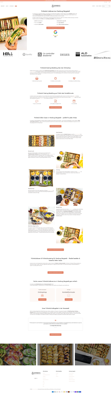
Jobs (43, 384)
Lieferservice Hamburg (72, 379)
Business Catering (71, 373)
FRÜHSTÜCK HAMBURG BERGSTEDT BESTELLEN (55, 272)
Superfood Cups (50, 190)
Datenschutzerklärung (45, 379)
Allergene (44, 376)
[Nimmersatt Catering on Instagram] (35, 378)
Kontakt (44, 373)
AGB (43, 381)
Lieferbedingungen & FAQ (46, 374)
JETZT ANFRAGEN (68, 299)
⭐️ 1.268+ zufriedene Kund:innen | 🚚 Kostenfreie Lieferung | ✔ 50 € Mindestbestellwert (55, 0)
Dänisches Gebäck (55, 354)
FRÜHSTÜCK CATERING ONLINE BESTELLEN (55, 86)
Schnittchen (18, 354)
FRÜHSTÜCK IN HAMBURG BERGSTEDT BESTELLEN (55, 249)
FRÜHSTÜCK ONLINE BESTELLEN (55, 126)
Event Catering (71, 374)
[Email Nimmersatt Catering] (2, 2)
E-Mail (75, 96)
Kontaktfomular (42, 98)
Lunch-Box (36, 228)
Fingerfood (72, 97)
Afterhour (57, 376)
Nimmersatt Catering (34, 389)
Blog (43, 386)
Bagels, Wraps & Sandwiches (93, 354)
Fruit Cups (78, 171)
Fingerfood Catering (71, 376)
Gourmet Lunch (51, 154)
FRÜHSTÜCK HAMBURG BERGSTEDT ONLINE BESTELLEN (55, 27)
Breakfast (57, 373)
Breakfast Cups (70, 209)
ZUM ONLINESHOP (42, 299)
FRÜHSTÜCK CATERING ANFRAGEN (55, 107)
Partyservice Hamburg (72, 381)
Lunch (56, 374)
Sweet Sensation (77, 134)
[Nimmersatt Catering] (56, 6)
